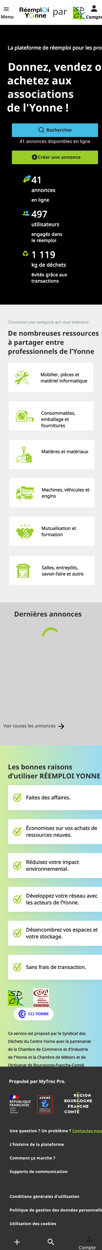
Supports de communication (39, 1171)
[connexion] (89, 8)
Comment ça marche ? (32, 1158)
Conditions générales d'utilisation (44, 1196)
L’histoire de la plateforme (37, 1144)
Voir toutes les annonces (30, 726)
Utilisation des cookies (33, 1224)
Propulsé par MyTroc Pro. (37, 1081)
